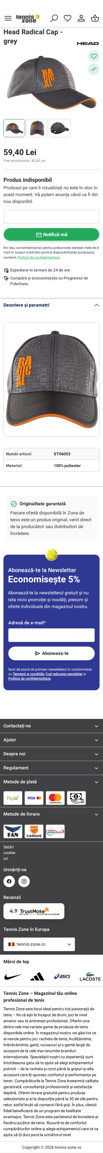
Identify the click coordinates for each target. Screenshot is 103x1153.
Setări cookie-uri (9, 853)
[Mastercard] (55, 798)
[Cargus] (34, 831)
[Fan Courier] (12, 831)
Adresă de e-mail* (26, 622)
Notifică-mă (55, 234)
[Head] (88, 43)
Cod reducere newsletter (63, 674)
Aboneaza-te (55, 653)
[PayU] (12, 798)
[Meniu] (8, 18)
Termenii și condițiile (28, 674)
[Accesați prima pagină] (27, 18)
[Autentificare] (81, 18)
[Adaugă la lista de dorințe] (94, 56)
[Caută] (53, 18)
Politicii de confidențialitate (38, 257)
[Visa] (34, 798)
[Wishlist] (67, 18)
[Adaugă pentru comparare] (94, 69)
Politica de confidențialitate (29, 679)
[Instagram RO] (24, 881)
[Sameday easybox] (55, 831)
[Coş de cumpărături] (95, 18)
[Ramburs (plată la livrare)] (76, 798)
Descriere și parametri (26, 305)
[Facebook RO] (9, 881)
